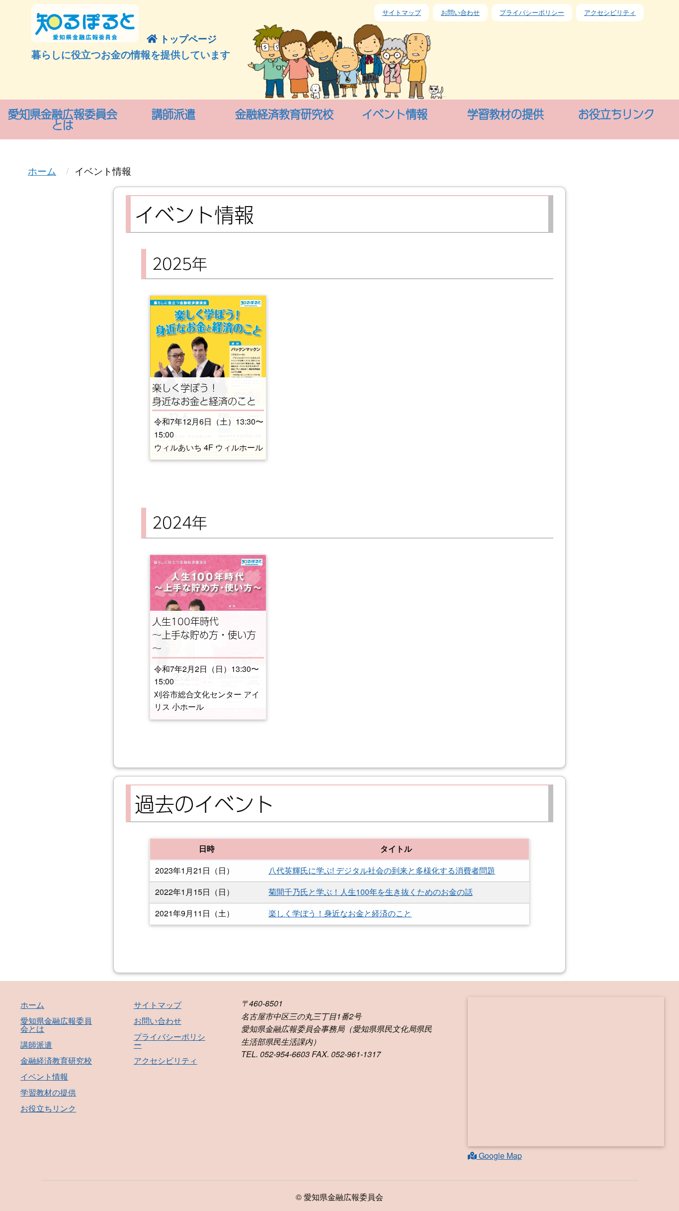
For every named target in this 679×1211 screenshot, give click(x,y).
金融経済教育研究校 (56, 1060)
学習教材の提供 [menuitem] (505, 113)
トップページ (187, 38)
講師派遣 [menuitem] (173, 113)
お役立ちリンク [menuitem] (616, 113)
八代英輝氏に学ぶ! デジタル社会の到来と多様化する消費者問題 (381, 870)
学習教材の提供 (48, 1092)
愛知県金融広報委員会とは (56, 1024)
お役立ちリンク (48, 1108)
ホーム (42, 170)
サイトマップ (401, 12)
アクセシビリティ (610, 12)
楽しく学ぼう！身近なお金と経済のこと (340, 913)
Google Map (499, 1155)
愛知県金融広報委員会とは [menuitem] (62, 119)
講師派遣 (36, 1044)
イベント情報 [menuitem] (394, 113)
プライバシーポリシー (532, 12)
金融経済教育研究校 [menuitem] (284, 113)
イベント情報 (44, 1076)
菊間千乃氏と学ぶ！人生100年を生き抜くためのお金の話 (370, 891)
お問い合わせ (460, 12)
